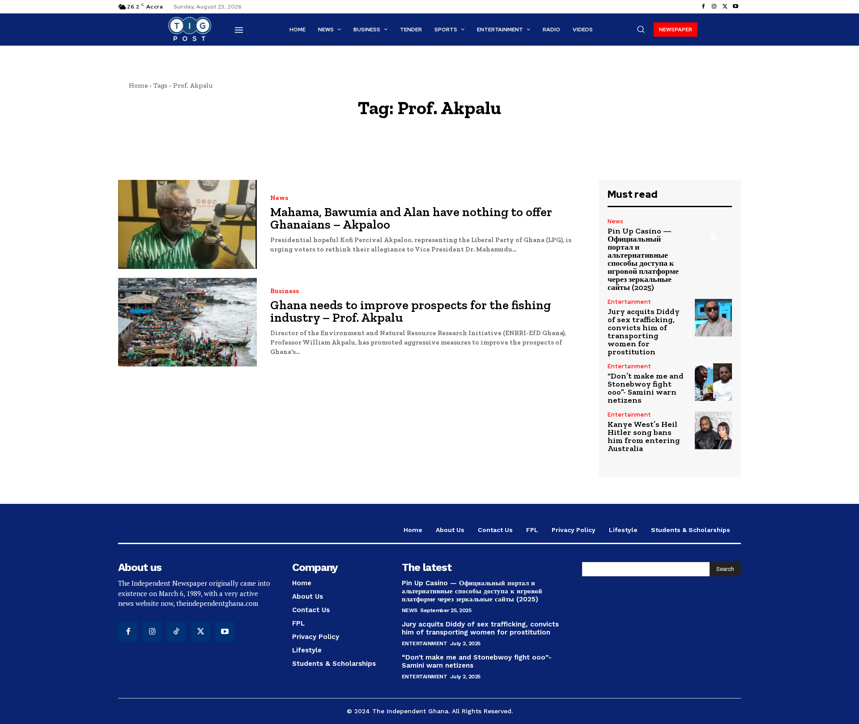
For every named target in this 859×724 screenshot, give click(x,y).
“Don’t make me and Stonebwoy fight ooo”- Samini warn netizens (646, 388)
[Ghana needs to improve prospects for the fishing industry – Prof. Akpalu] (187, 322)
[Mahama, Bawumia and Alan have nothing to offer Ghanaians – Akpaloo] (187, 224)
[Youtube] (735, 6)
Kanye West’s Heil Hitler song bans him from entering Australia (644, 436)
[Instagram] (714, 6)
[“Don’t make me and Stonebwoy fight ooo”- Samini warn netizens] (713, 381)
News (279, 198)
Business (284, 291)
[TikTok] (176, 632)
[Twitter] (724, 6)
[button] (641, 29)
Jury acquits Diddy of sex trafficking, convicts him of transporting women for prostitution (644, 332)
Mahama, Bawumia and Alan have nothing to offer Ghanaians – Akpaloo (411, 218)
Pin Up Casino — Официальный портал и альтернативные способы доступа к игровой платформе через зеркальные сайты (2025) (643, 259)
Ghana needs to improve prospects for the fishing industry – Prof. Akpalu (410, 311)
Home (138, 85)
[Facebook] (703, 6)
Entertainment (629, 302)
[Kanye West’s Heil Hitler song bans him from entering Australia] (713, 430)
